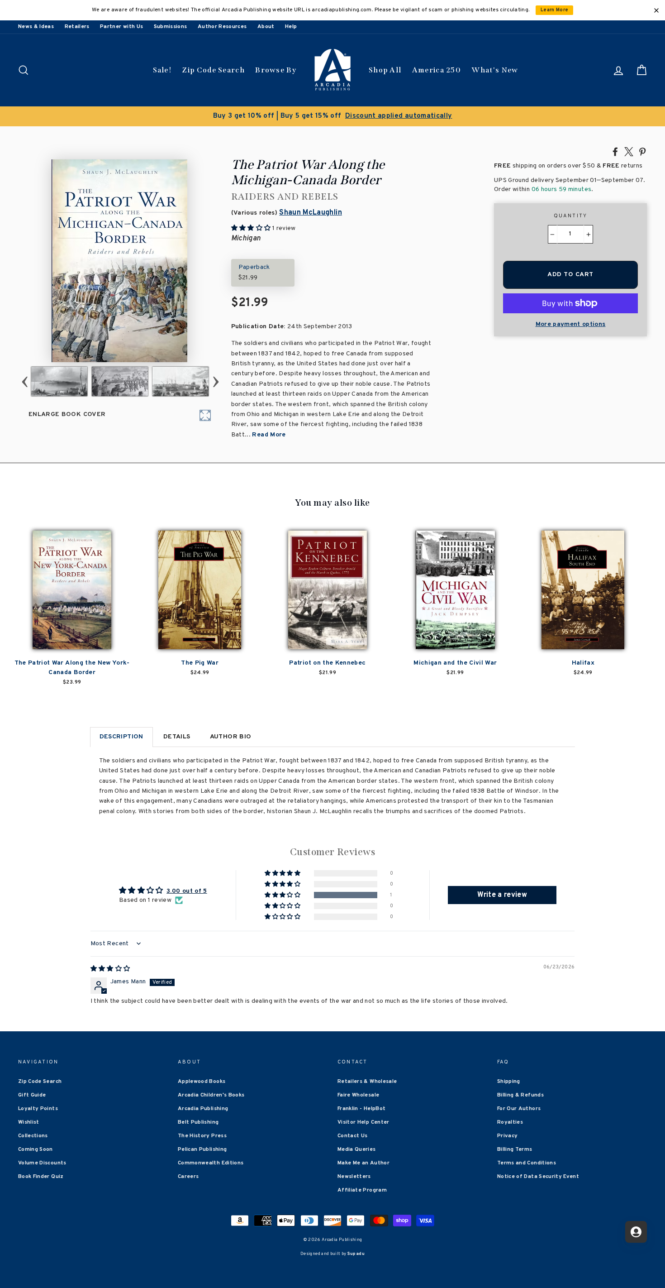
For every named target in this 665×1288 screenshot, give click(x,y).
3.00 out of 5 (186, 891)
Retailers (77, 26)
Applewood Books (201, 1081)
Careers (188, 1176)
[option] (332, 116)
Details (176, 737)
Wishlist (28, 1122)
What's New (494, 70)
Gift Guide (32, 1095)
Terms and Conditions (526, 1163)
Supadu (356, 1254)
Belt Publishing (198, 1122)
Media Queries (356, 1149)
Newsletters (354, 1176)
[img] (110, 969)
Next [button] (215, 381)
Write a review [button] (502, 895)
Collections (33, 1136)
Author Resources (222, 26)
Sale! (162, 70)
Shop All (385, 70)
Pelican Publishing (202, 1149)
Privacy (507, 1136)
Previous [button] (24, 381)
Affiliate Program (362, 1190)
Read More (268, 435)
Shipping (508, 1081)
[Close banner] (656, 10)
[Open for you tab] (636, 1232)
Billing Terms (514, 1149)
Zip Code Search (213, 70)
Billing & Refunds (520, 1095)
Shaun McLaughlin (310, 212)
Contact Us (352, 1136)
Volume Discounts (42, 1163)
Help (291, 26)
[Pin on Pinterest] (642, 151)
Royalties (510, 1122)
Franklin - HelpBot (361, 1108)
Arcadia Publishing (203, 1108)
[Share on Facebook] (615, 151)
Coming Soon (35, 1149)
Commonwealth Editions (210, 1163)
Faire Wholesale (358, 1095)
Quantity (571, 216)
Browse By (275, 70)
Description (121, 737)
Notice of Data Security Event (538, 1176)
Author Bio (231, 737)
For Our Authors (519, 1108)
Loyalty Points (38, 1108)
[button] (283, 895)
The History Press (202, 1136)
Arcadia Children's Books (211, 1095)
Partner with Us (121, 26)
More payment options (571, 324)
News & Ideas (36, 26)
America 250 (436, 70)
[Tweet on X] (628, 151)
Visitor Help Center (363, 1122)
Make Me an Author (363, 1163)
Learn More (555, 10)
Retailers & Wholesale (367, 1081)
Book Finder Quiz (41, 1176)
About (266, 26)
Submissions (170, 26)
